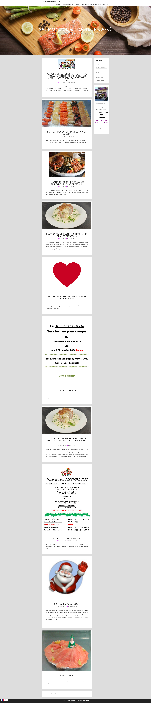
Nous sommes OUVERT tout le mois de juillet (67, 133)
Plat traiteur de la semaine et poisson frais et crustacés (67, 235)
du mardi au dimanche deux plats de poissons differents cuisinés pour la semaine (67, 440)
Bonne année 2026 (66, 390)
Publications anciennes (55, 694)
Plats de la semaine (100, 75)
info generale (98, 69)
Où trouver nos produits (87, 4)
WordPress (79, 700)
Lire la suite (67, 622)
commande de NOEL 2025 (67, 604)
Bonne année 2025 (66, 675)
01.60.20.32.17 (102, 126)
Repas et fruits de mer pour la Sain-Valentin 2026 (67, 297)
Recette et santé (99, 77)
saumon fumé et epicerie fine (67, 4)
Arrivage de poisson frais (101, 67)
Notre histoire (105, 4)
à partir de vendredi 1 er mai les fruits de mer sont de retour (67, 183)
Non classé (98, 72)
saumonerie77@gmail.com (101, 130)
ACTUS (99, 4)
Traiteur (77, 4)
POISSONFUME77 (71, 82)
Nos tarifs (58, 4)
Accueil (53, 4)
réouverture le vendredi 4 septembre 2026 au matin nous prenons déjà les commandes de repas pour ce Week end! (67, 77)
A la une (97, 64)
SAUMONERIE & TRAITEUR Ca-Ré (51, 1)
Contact (95, 4)
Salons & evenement (100, 80)
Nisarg (87, 700)
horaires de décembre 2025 (66, 538)
